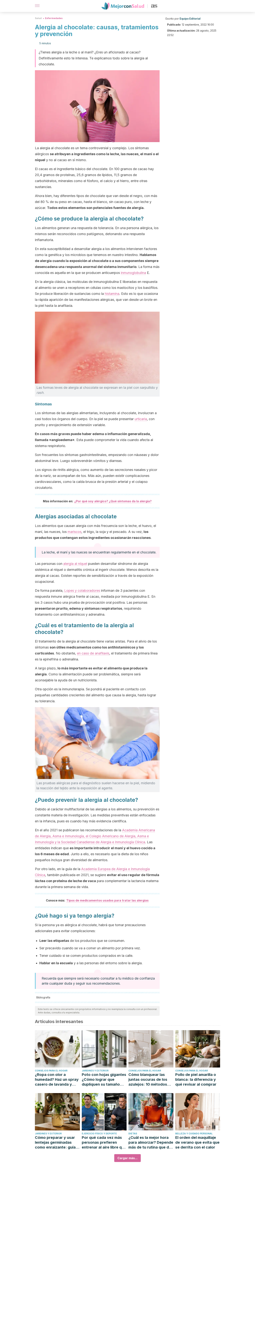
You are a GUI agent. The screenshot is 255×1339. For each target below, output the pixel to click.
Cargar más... (127, 1158)
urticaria (141, 419)
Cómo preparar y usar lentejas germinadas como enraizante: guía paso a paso (55, 1142)
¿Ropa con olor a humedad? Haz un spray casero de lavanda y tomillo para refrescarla (57, 1079)
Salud (38, 18)
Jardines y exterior (95, 1070)
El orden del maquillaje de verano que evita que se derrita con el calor (197, 1142)
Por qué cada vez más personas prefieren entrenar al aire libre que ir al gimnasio (104, 1142)
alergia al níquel (75, 564)
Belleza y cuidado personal (194, 1133)
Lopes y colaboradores (82, 590)
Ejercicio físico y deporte (99, 1133)
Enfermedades (54, 18)
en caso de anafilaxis (93, 653)
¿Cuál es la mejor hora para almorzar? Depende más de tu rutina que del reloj (150, 1142)
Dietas (132, 1133)
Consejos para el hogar (51, 1070)
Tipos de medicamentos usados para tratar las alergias (107, 900)
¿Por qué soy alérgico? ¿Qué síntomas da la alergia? (113, 501)
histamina (112, 294)
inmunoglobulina (133, 273)
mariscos (74, 532)
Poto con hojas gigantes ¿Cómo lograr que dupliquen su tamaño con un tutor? (104, 1079)
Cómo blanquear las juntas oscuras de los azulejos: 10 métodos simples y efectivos (147, 1079)
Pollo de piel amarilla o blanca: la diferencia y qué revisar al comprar (195, 1079)
